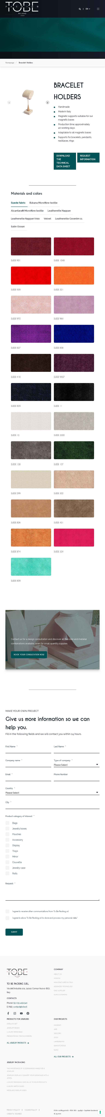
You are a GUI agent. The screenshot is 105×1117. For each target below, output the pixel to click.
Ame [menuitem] (55, 1029)
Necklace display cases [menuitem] (17, 1090)
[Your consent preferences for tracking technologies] (100, 1112)
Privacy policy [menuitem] (13, 1110)
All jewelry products (16, 1043)
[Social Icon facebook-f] (9, 1013)
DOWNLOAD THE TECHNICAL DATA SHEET (63, 161)
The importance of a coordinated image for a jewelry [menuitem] (26, 1070)
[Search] (80, 9)
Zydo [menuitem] (56, 1037)
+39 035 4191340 (20, 1003)
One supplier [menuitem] (59, 991)
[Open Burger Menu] (98, 9)
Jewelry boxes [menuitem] (13, 1028)
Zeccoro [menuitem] (57, 1033)
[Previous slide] (9, 102)
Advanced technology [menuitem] (63, 986)
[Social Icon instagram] (14, 1013)
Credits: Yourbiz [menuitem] (14, 1114)
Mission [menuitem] (57, 978)
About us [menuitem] (58, 974)
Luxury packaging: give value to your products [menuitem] (27, 1082)
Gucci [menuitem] (56, 1050)
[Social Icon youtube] (21, 1013)
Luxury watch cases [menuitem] (15, 1086)
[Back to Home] (21, 9)
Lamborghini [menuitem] (59, 1041)
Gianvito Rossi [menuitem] (60, 1046)
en (87, 9)
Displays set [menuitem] (12, 1024)
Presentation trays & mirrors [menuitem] (19, 1036)
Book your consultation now (29, 654)
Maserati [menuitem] (57, 1025)
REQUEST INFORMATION (87, 157)
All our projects (62, 1056)
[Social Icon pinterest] (27, 1013)
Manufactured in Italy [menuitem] (63, 982)
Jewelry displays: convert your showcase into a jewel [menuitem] (28, 1076)
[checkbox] (52, 848)
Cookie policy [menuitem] (31, 1110)
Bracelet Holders (26, 63)
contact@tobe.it (20, 1007)
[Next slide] (47, 102)
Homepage (9, 63)
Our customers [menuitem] (60, 995)
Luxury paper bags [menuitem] (14, 1032)
